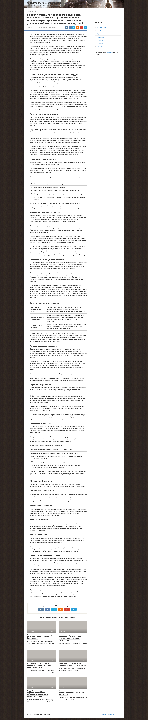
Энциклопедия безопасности (44, 3)
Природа (100, 43)
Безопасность (101, 27)
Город (99, 31)
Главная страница (32, 11)
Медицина (44, 27)
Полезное (100, 40)
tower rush (110, 52)
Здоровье (100, 34)
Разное (99, 46)
